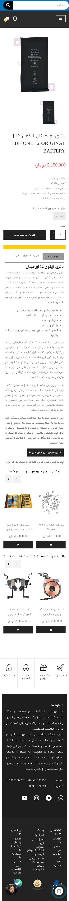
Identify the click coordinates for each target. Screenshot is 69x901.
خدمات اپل (57, 856)
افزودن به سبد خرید (24, 235)
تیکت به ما (16, 848)
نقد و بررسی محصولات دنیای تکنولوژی (36, 864)
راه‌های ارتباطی (17, 841)
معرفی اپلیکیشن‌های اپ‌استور (35, 851)
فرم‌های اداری (17, 863)
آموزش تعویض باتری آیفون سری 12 (45, 452)
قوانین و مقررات (16, 871)
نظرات (17, 255)
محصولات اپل (55, 848)
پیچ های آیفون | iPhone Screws (51, 527)
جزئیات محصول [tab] (31, 255)
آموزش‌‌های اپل (37, 841)
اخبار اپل (39, 836)
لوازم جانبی (57, 863)
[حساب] (15, 19)
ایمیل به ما (16, 856)
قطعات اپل (57, 841)
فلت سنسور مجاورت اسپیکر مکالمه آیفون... (18, 612)
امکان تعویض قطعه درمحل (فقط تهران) (44, 193)
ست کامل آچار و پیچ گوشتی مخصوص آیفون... (18, 527)
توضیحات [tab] (53, 256)
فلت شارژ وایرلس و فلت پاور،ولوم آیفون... (50, 612)
